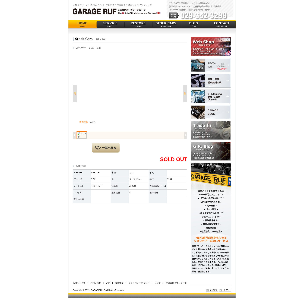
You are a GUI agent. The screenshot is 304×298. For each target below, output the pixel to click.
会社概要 (119, 283)
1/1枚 (87, 122)
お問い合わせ (222, 24)
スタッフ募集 (79, 283)
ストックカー (166, 24)
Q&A (108, 283)
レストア (138, 24)
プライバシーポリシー (139, 283)
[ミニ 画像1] (82, 135)
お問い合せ (95, 283)
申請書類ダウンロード (176, 283)
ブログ (194, 24)
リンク (157, 283)
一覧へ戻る (106, 148)
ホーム (82, 24)
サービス (110, 24)
